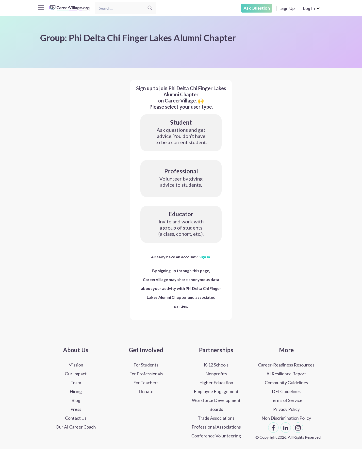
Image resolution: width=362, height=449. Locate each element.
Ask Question (257, 8)
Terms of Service (286, 400)
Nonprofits (216, 373)
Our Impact (76, 373)
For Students (145, 364)
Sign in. (204, 256)
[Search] (149, 8)
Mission (75, 364)
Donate (146, 391)
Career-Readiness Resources (286, 364)
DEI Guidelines (286, 391)
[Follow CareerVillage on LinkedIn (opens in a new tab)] (285, 427)
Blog (75, 400)
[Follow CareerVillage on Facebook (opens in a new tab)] (273, 427)
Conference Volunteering (216, 435)
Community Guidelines (286, 382)
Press (75, 409)
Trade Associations (216, 418)
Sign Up (287, 8)
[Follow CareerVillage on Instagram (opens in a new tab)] (298, 427)
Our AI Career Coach (76, 427)
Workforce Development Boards (216, 405)
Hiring (76, 391)
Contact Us (75, 418)
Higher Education (216, 382)
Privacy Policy (286, 409)
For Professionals (146, 373)
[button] (181, 132)
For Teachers (146, 382)
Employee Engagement (216, 391)
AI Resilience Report (286, 373)
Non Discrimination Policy (286, 418)
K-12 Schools (216, 364)
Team (75, 382)
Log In (309, 8)
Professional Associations (216, 427)
